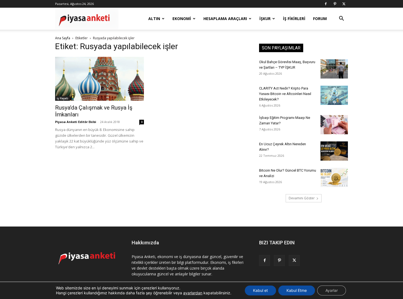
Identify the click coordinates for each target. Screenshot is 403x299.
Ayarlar (331, 290)
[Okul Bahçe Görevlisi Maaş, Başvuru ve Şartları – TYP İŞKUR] (334, 69)
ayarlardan (192, 292)
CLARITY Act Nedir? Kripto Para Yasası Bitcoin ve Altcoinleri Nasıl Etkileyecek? (285, 93)
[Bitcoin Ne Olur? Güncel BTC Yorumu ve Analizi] (334, 177)
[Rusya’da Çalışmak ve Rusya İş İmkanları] (99, 79)
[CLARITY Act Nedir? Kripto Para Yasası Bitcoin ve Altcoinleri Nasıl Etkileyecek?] (334, 95)
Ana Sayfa (62, 38)
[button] (341, 19)
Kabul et (260, 290)
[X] (344, 4)
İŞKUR (265, 18)
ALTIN (154, 18)
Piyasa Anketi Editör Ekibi (75, 122)
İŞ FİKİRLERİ (294, 18)
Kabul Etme (296, 290)
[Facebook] (326, 4)
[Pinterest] (335, 4)
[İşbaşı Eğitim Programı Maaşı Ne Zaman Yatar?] (334, 124)
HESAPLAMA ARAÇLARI (225, 18)
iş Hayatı (62, 98)
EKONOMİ (181, 18)
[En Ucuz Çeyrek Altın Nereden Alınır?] (334, 151)
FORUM (320, 18)
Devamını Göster (302, 198)
